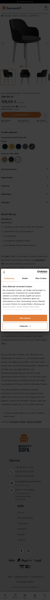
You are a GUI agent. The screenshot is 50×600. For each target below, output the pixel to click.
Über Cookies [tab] (41, 278)
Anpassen (24, 326)
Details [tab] (25, 278)
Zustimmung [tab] (9, 278)
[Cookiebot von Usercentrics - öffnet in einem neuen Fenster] (37, 271)
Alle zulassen (25, 318)
